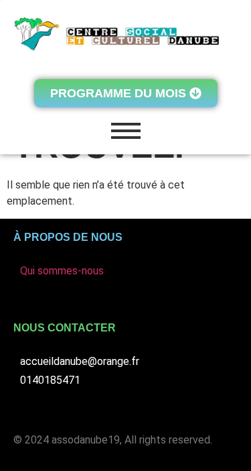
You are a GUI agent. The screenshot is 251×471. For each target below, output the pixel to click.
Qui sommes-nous (62, 270)
